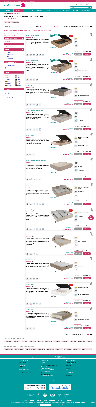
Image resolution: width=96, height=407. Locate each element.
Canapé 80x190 (32, 341)
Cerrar (93, 402)
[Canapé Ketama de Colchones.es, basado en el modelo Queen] (61, 241)
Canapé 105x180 (73, 341)
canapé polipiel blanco (87, 349)
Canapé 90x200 (65, 341)
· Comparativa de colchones (47, 375)
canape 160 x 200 (50, 349)
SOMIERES (39, 10)
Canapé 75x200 (16, 341)
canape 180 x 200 (59, 349)
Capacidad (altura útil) (11, 62)
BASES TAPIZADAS (28, 10)
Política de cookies (80, 402)
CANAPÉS (18, 10)
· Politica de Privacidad (70, 372)
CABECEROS (57, 10)
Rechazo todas (34, 405)
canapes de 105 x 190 (19, 349)
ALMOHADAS (66, 10)
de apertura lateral (16, 34)
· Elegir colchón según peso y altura (48, 366)
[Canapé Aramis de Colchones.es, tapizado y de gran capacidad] (61, 91)
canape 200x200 (67, 349)
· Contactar (43, 362)
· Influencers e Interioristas (70, 363)
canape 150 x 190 (41, 349)
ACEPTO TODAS (45, 405)
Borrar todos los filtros (11, 35)
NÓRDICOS (75, 10)
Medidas (11, 38)
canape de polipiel (77, 349)
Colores (7, 72)
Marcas (7, 49)
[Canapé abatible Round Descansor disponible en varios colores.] (61, 41)
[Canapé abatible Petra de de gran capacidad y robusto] (61, 66)
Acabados (7, 89)
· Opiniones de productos (46, 377)
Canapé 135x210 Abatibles (30, 349)
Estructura (8, 44)
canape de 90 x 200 (9, 349)
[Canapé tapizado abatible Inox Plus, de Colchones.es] (61, 166)
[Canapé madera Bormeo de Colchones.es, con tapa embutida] (61, 266)
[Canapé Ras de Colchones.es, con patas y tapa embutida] (61, 315)
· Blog (66, 369)
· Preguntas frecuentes (45, 364)
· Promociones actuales (24, 373)
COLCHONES (9, 10)
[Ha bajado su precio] (43, 55)
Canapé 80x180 (24, 341)
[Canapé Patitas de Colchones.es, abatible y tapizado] (61, 141)
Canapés (34, 30)
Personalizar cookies (59, 405)
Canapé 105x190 (81, 341)
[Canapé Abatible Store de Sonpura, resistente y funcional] (61, 290)
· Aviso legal (67, 374)
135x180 (39, 30)
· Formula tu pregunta (45, 371)
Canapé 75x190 (8, 341)
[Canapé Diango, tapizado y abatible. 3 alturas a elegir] (61, 216)
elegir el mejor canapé (14, 13)
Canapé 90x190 (57, 341)
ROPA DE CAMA (86, 10)
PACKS (48, 10)
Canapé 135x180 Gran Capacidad (12, 22)
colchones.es (27, 30)
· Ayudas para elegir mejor (46, 368)
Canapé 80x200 (40, 341)
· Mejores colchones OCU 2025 (47, 369)
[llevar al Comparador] (91, 35)
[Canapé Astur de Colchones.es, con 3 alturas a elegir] (61, 191)
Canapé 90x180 (48, 341)
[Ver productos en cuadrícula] (87, 26)
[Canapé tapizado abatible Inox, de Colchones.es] (61, 116)
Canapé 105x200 (90, 341)
